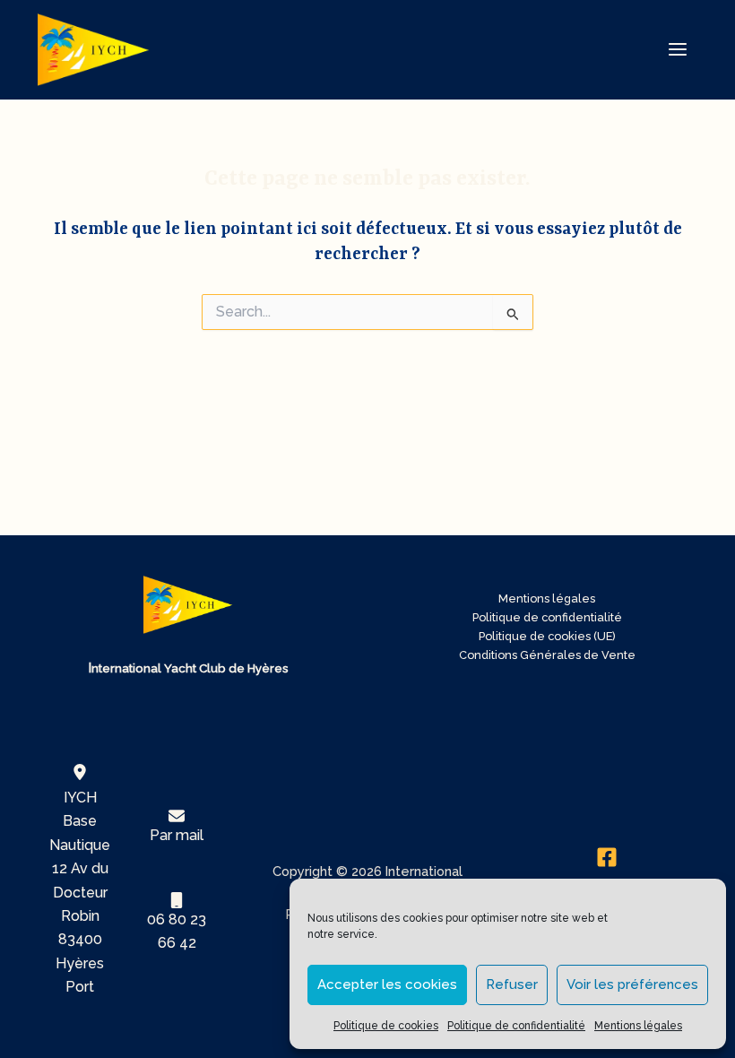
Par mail (176, 835)
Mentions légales (638, 1025)
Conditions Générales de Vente (547, 655)
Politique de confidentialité (516, 1025)
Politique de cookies (385, 1025)
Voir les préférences (632, 984)
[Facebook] (606, 857)
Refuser (512, 984)
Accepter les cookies (387, 984)
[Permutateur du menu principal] (677, 49)
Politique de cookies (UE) (547, 636)
